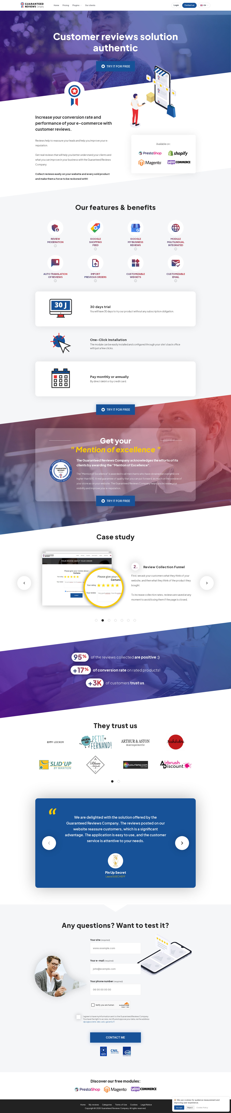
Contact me (115, 1037)
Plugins (75, 5)
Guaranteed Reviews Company (115, 1108)
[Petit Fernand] (95, 742)
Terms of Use (121, 1105)
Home (56, 5)
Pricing (66, 5)
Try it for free (118, 66)
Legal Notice (146, 1105)
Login (176, 5)
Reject (190, 1107)
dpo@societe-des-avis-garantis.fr (99, 1021)
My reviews (94, 1105)
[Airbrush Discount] (176, 764)
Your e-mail (101, 960)
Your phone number (106, 981)
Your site (100, 940)
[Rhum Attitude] (95, 764)
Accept (179, 1107)
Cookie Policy (202, 1107)
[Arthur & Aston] (136, 742)
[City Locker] (55, 742)
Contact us (189, 5)
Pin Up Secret (115, 872)
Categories (107, 1105)
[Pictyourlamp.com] (136, 764)
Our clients (90, 5)
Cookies (134, 1105)
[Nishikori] (176, 742)
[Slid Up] (55, 764)
